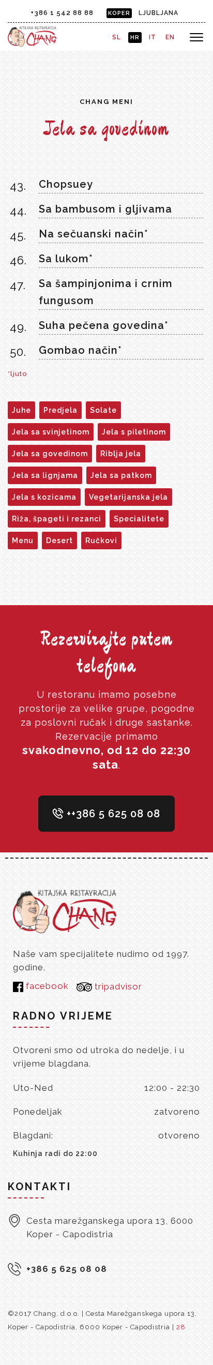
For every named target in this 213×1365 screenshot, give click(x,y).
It (152, 37)
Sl (116, 37)
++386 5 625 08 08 (112, 813)
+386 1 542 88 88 (62, 13)
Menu (23, 540)
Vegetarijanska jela (128, 497)
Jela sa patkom (121, 475)
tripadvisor (117, 986)
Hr (135, 37)
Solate (103, 410)
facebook (46, 986)
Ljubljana (158, 13)
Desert (59, 540)
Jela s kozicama (44, 497)
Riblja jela (120, 453)
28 (181, 1327)
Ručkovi (101, 540)
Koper (119, 13)
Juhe (21, 410)
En (170, 37)
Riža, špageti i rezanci (56, 519)
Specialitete (139, 519)
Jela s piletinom (134, 432)
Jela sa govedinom (50, 453)
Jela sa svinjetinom (50, 432)
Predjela (60, 410)
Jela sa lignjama (45, 475)
